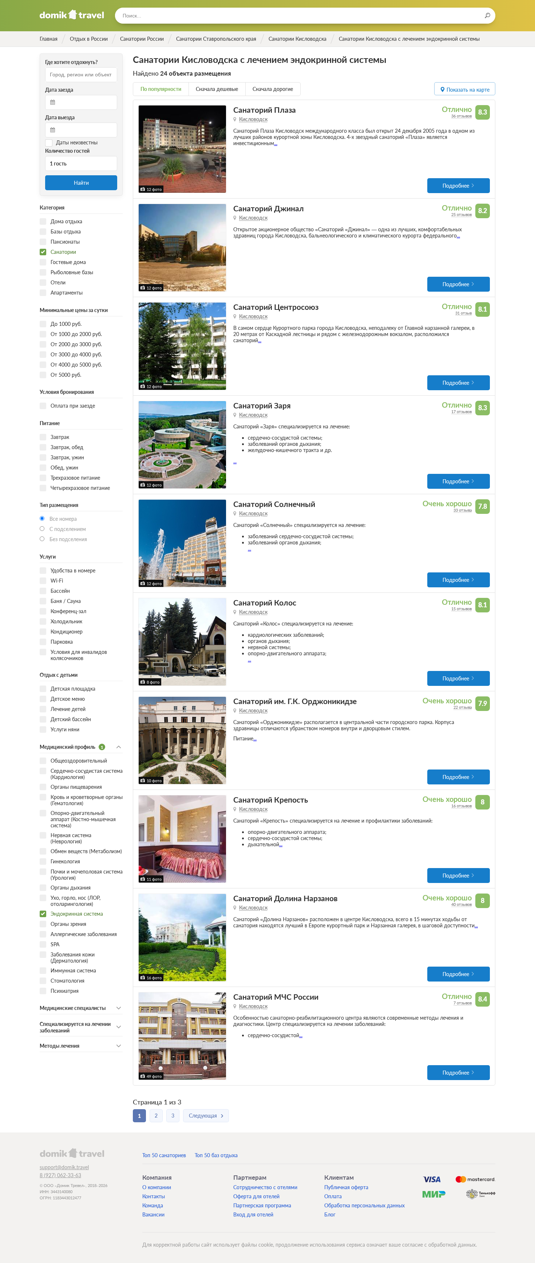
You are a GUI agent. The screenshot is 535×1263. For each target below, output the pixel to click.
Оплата (333, 1196)
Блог (330, 1214)
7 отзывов (462, 1002)
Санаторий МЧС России (275, 996)
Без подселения (68, 539)
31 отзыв (463, 313)
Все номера (63, 519)
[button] (145, 149)
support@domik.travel (64, 1167)
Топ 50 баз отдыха (216, 1155)
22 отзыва (462, 707)
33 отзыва (462, 510)
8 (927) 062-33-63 (60, 1175)
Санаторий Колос (264, 602)
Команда (152, 1205)
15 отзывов (461, 608)
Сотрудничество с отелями (265, 1187)
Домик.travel (72, 14)
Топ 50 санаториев (164, 1155)
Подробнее (456, 186)
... (275, 143)
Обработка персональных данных (364, 1205)
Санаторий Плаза (264, 109)
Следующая (203, 1115)
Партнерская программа (262, 1205)
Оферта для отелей (256, 1196)
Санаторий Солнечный (274, 503)
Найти (81, 183)
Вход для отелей (253, 1214)
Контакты (153, 1196)
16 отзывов (461, 805)
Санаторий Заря (262, 405)
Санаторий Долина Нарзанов (285, 898)
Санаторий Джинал (268, 208)
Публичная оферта (346, 1187)
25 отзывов (461, 214)
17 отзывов (461, 411)
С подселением (67, 529)
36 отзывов (461, 115)
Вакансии (153, 1214)
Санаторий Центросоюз (275, 306)
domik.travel (72, 1153)
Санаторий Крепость (270, 799)
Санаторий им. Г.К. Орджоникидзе (295, 701)
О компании (156, 1187)
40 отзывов (461, 904)
